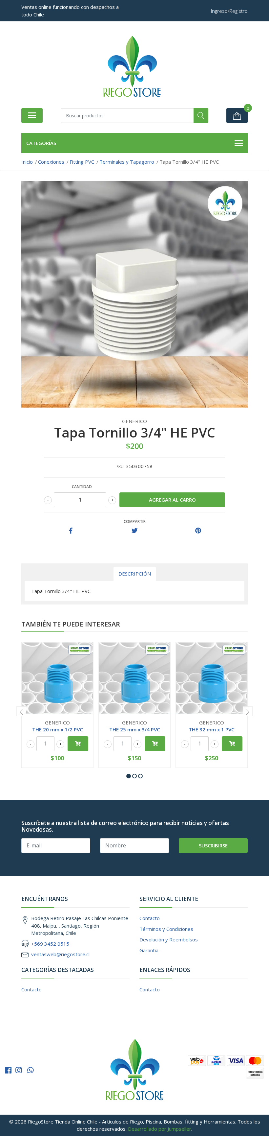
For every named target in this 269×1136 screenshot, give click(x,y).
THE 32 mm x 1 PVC (212, 729)
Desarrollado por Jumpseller (159, 1128)
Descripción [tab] (134, 573)
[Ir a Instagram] (18, 1070)
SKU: (120, 466)
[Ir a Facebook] (8, 1070)
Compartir (135, 521)
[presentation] (21, 711)
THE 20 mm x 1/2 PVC (57, 729)
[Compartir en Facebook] (70, 531)
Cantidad (82, 486)
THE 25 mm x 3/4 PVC (134, 729)
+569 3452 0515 (50, 943)
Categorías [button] (41, 143)
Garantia (148, 950)
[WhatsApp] (30, 1070)
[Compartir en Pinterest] (198, 531)
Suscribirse (213, 845)
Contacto (149, 918)
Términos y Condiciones (166, 929)
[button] (129, 776)
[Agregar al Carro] (78, 743)
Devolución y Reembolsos (168, 939)
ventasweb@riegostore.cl (60, 954)
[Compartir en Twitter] (135, 531)
